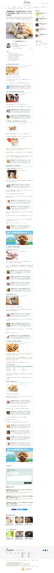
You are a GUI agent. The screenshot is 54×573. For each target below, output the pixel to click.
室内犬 (42, 44)
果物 (39, 16)
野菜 (36, 45)
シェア (14, 509)
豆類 (12, 21)
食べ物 (20, 7)
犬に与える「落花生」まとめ (12, 60)
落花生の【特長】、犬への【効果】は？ (13, 56)
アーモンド (14, 196)
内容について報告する (30, 512)
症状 (25, 7)
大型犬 (37, 44)
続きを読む (31, 48)
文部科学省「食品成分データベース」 (15, 332)
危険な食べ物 (43, 16)
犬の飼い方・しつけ (44, 7)
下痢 (18, 309)
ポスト (20, 509)
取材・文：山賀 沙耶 (30, 463)
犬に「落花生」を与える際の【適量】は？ (14, 59)
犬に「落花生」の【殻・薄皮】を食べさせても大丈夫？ (16, 55)
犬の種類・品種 (36, 7)
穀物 (10, 21)
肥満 (27, 319)
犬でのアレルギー (8, 265)
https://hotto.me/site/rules (23, 564)
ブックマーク (25, 509)
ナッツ (24, 196)
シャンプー (40, 45)
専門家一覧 (14, 7)
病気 (30, 7)
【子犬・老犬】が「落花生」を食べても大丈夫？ (15, 54)
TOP (8, 7)
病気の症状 (37, 37)
